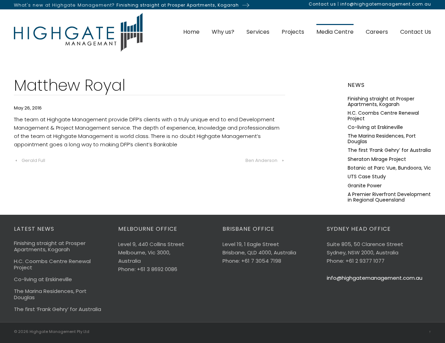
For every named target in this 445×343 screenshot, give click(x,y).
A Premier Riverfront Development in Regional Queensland (389, 197)
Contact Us (415, 32)
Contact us (322, 4)
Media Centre (335, 32)
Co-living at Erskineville (375, 127)
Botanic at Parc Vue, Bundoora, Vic (389, 168)
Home (191, 32)
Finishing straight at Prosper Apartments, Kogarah (177, 5)
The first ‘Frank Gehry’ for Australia (389, 150)
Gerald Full (33, 160)
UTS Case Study (367, 176)
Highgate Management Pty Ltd (59, 331)
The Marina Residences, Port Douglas (382, 138)
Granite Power (365, 185)
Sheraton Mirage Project (377, 159)
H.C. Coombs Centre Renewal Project (383, 116)
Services (257, 32)
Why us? (223, 32)
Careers (377, 32)
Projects (293, 32)
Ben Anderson (261, 160)
